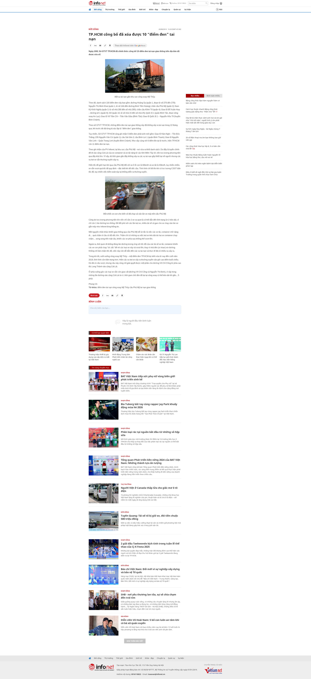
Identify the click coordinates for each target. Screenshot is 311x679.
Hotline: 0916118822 (179, 3)
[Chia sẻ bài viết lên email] (100, 45)
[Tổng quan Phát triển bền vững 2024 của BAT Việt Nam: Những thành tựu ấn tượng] (103, 465)
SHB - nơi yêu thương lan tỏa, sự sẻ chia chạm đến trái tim (148, 596)
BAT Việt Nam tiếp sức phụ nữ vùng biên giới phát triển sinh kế (148, 378)
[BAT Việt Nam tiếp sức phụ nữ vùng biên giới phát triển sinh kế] (103, 382)
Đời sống (98, 9)
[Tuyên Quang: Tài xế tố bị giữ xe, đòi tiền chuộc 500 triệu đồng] (103, 521)
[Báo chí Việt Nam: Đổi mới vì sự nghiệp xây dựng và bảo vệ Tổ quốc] (103, 575)
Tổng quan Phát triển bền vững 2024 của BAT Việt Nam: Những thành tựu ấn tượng (150, 461)
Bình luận (94, 295)
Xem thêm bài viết (135, 641)
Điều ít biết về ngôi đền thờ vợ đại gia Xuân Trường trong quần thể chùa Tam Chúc (203, 173)
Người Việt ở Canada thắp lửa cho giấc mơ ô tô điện (149, 489)
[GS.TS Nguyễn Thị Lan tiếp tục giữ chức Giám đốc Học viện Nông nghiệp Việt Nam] (170, 344)
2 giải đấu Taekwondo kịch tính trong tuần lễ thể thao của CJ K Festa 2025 (150, 545)
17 (216, 111)
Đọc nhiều (195, 96)
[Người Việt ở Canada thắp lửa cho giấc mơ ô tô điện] (103, 493)
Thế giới (121, 9)
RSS (220, 9)
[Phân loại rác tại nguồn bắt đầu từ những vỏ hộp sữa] (103, 437)
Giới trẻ (142, 9)
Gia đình (132, 9)
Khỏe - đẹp (153, 9)
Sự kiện (187, 9)
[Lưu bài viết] (110, 45)
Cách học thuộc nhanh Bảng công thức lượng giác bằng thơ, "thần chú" (202, 110)
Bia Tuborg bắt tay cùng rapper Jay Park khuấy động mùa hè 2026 (149, 405)
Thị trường (109, 9)
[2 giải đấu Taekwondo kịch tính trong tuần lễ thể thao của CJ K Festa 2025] (103, 549)
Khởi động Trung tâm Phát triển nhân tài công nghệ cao (122, 357)
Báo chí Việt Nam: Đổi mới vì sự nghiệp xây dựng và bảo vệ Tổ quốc (150, 570)
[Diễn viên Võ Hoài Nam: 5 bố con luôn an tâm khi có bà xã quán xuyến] (103, 625)
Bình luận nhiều (213, 96)
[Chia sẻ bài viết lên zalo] (95, 45)
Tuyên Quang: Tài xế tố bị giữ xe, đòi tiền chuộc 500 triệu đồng (149, 517)
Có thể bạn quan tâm (100, 333)
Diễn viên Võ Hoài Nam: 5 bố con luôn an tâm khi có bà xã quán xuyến (150, 621)
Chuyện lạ (166, 9)
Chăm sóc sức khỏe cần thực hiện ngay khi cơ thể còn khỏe (146, 357)
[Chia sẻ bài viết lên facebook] (90, 45)
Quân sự (177, 9)
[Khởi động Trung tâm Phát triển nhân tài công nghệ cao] (123, 344)
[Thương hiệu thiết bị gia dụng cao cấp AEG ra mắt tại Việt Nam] (99, 344)
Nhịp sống (125, 373)
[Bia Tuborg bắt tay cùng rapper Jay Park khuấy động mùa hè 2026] (103, 410)
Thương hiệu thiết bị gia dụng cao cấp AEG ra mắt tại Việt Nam (99, 357)
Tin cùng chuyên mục (100, 367)
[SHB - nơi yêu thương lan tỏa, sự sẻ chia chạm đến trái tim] (103, 600)
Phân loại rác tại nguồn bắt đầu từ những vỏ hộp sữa (150, 433)
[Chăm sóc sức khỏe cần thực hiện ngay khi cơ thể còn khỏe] (146, 344)
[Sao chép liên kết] (105, 45)
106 (193, 148)
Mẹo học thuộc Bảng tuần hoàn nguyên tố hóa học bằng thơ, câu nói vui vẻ (203, 156)
